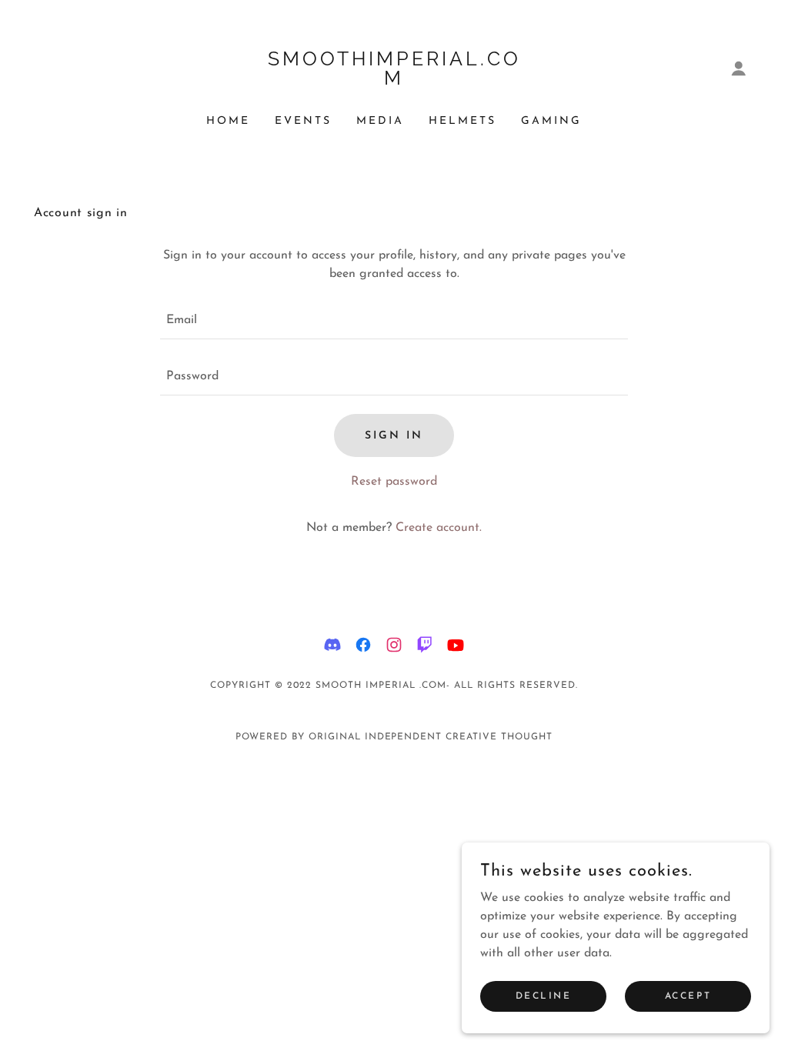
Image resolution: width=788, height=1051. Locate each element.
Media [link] (380, 121)
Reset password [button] (394, 481)
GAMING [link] (551, 121)
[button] (738, 68)
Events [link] (303, 121)
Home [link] (228, 121)
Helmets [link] (462, 121)
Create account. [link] (439, 528)
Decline (544, 995)
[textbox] (394, 320)
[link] (394, 81)
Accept (688, 995)
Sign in (394, 436)
